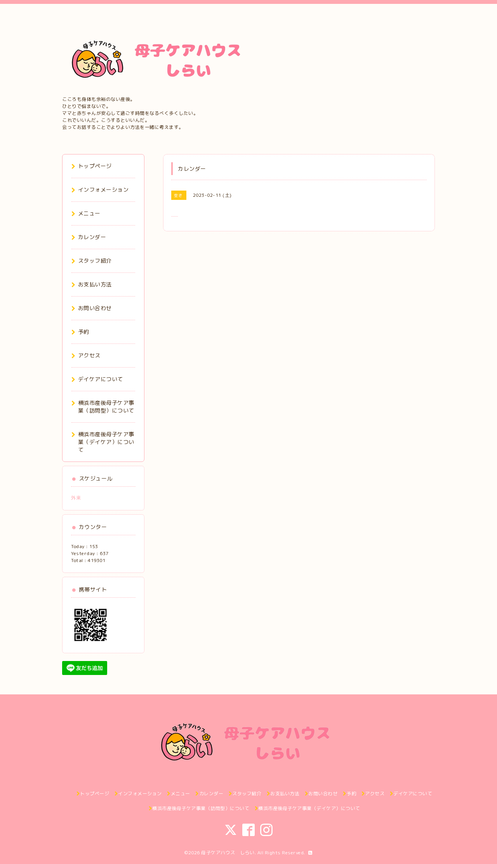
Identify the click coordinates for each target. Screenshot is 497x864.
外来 (76, 497)
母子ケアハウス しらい (228, 852)
